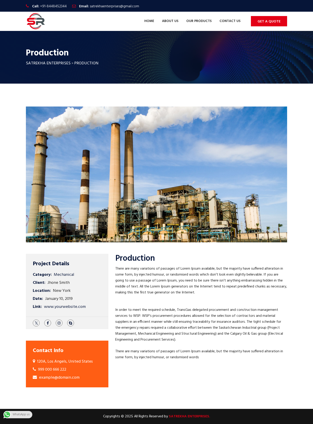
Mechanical (64, 274)
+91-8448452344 (53, 6)
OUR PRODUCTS (199, 21)
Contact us (230, 21)
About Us (170, 21)
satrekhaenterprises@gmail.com (114, 6)
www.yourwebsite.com (65, 307)
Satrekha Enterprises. (189, 416)
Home (149, 21)
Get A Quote (269, 22)
